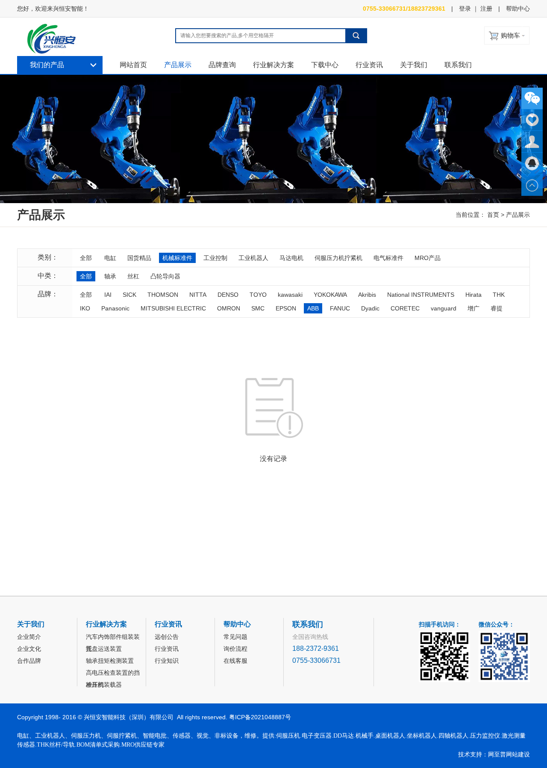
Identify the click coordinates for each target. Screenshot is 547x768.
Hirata (473, 294)
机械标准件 (177, 257)
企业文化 (29, 648)
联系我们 (458, 64)
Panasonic (115, 308)
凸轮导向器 (165, 276)
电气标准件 (388, 257)
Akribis (367, 294)
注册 (486, 8)
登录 (465, 8)
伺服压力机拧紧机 (338, 257)
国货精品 (139, 257)
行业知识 (167, 660)
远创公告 (167, 636)
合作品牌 (29, 660)
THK (499, 294)
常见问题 (235, 636)
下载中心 (324, 64)
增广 (473, 308)
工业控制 (215, 257)
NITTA (197, 294)
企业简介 (29, 636)
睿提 (497, 308)
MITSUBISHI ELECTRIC (173, 308)
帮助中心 (518, 8)
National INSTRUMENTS (420, 294)
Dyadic (370, 308)
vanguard (443, 308)
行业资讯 (369, 64)
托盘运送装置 (104, 648)
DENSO (228, 294)
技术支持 (470, 754)
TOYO (258, 294)
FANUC (340, 308)
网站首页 (133, 64)
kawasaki (290, 294)
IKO (85, 308)
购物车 (510, 35)
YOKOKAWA (330, 294)
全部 (86, 257)
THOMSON (162, 294)
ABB (313, 308)
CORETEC (405, 308)
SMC (258, 308)
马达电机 (291, 257)
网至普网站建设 (509, 754)
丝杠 (133, 276)
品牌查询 (222, 64)
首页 (493, 214)
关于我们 (413, 64)
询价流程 (235, 648)
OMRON (228, 308)
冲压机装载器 (104, 684)
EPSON (286, 308)
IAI (108, 294)
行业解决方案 (273, 64)
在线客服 (235, 660)
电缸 (110, 257)
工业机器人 (253, 257)
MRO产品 (428, 257)
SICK (129, 294)
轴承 (110, 276)
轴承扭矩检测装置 (110, 660)
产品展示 (177, 64)
